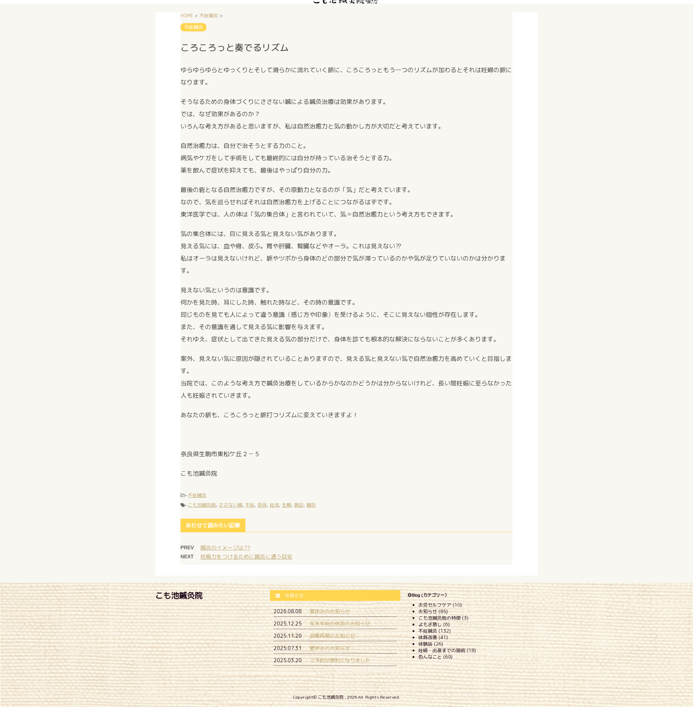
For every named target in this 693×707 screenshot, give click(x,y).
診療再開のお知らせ (332, 635)
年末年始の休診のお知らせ (340, 623)
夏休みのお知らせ (330, 611)
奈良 (262, 505)
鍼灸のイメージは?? (225, 547)
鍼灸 (311, 505)
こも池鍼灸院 (202, 505)
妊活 (274, 505)
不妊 (249, 505)
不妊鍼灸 (197, 495)
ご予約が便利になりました (340, 660)
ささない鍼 (230, 505)
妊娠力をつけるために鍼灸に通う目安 (246, 556)
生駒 (286, 505)
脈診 (299, 505)
